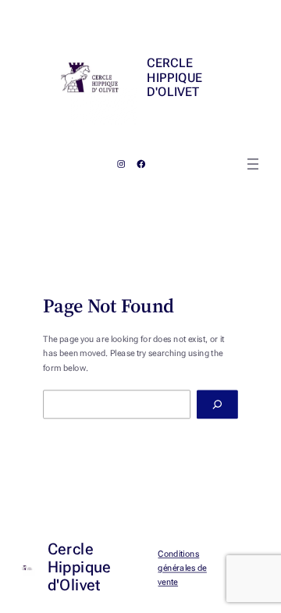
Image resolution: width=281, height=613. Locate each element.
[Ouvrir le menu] (253, 164)
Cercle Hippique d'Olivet (174, 77)
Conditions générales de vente (182, 567)
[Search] (217, 404)
